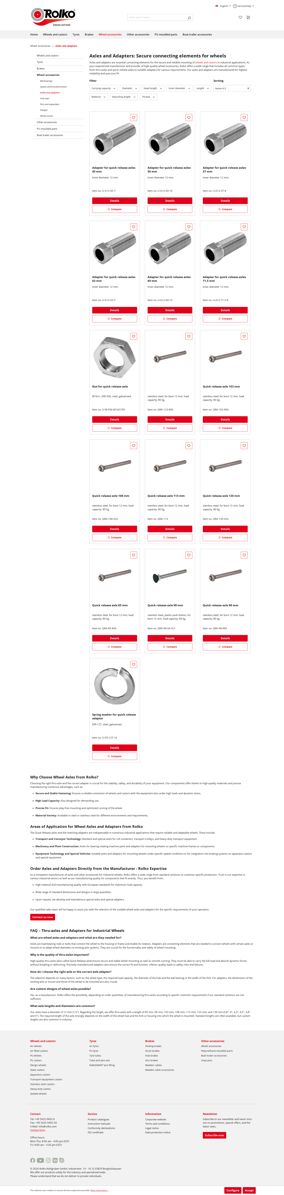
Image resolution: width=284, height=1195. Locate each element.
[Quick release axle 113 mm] (170, 466)
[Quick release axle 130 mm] (225, 466)
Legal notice (152, 1128)
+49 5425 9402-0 (45, 1119)
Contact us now (42, 917)
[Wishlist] (240, 17)
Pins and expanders (49, 104)
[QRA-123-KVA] (170, 357)
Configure (232, 1190)
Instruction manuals (99, 1123)
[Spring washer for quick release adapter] (114, 685)
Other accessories (47, 122)
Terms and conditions (157, 1123)
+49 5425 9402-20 (46, 1122)
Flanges (43, 109)
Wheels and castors (48, 55)
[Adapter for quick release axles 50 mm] (170, 138)
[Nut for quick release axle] (114, 357)
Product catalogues (98, 1119)
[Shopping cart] (249, 17)
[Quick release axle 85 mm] (114, 576)
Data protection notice (157, 1132)
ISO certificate (95, 1132)
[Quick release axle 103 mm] (225, 357)
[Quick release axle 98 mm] (170, 576)
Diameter (127, 88)
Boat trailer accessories (50, 135)
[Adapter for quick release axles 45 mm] (114, 138)
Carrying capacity (101, 88)
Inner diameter (177, 88)
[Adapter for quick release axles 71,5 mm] (225, 248)
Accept (249, 1190)
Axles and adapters (50, 92)
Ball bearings (46, 80)
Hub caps (44, 98)
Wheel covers (46, 115)
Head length (151, 88)
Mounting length (121, 96)
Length (201, 88)
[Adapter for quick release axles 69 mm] (170, 248)
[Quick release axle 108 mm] (114, 466)
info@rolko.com (48, 1126)
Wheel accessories (48, 74)
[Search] (189, 17)
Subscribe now (214, 1135)
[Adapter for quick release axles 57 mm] (225, 138)
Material (96, 96)
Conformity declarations (101, 1128)
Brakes (41, 68)
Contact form (37, 1130)
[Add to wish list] (133, 117)
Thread (146, 96)
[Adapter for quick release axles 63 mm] (114, 248)
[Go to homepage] (57, 16)
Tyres (40, 62)
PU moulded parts (47, 128)
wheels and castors (206, 62)
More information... (99, 1190)
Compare (115, 209)
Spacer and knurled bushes (53, 86)
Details (114, 201)
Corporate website (155, 1119)
